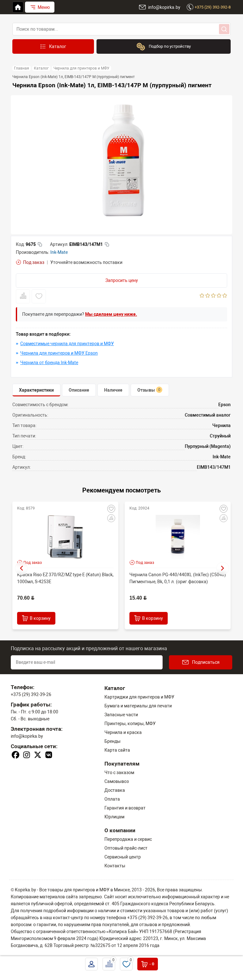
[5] (224, 296)
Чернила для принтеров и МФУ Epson (59, 353)
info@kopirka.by (27, 736)
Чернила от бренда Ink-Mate (49, 362)
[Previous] (21, 568)
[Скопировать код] (40, 244)
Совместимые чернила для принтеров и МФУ (67, 343)
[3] (213, 296)
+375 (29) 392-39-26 (31, 694)
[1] (202, 296)
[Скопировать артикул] (107, 244)
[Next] (222, 568)
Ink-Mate (59, 252)
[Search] (224, 29)
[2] (207, 296)
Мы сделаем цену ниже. (111, 314)
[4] (219, 296)
